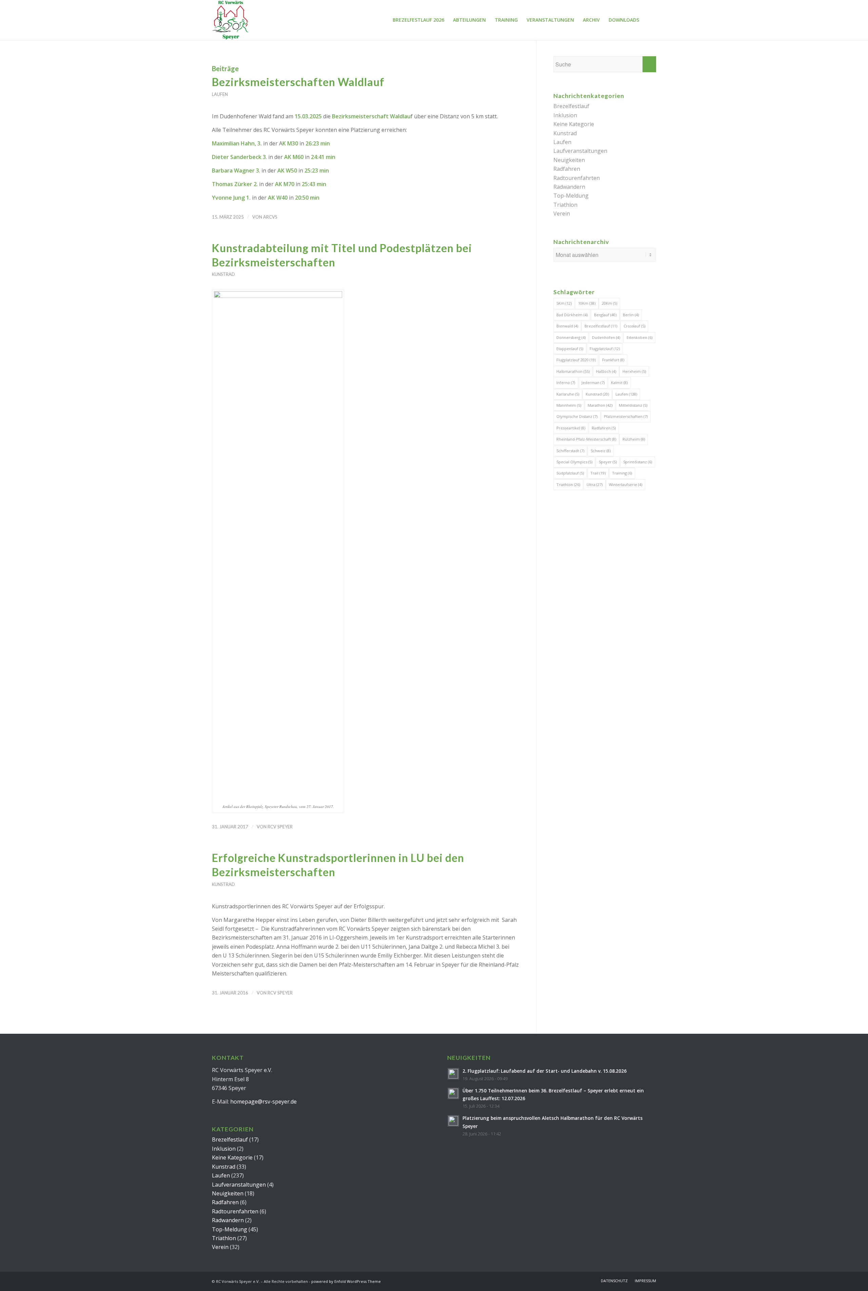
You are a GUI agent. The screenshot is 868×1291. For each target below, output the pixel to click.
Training (622, 473)
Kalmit (619, 382)
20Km (609, 303)
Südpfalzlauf (570, 473)
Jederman (593, 382)
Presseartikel (570, 427)
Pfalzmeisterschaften (626, 416)
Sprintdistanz (637, 461)
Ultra (595, 484)
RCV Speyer (280, 826)
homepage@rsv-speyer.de (263, 1101)
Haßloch (606, 371)
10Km (586, 303)
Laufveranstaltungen (580, 151)
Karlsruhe (567, 394)
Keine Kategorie (573, 124)
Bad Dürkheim (572, 314)
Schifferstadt (570, 450)
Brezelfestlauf (571, 106)
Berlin (631, 314)
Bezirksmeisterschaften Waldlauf (298, 81)
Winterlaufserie (625, 484)
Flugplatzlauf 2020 (576, 359)
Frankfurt (613, 359)
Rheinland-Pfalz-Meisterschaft (586, 439)
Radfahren (566, 169)
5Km (564, 303)
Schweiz (601, 450)
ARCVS (270, 217)
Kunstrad (223, 274)
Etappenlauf (569, 348)
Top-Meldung (571, 195)
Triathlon (565, 204)
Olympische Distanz (576, 416)
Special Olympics (574, 461)
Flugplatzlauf (605, 348)
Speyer (608, 461)
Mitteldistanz (633, 405)
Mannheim (568, 405)
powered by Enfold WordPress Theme (346, 1281)
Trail (598, 473)
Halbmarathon (573, 371)
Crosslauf (634, 325)
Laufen (220, 94)
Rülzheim (634, 439)
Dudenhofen (606, 337)
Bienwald (567, 325)
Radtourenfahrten (576, 178)
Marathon (600, 405)
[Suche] (650, 20)
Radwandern (569, 186)
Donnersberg (571, 337)
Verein (561, 213)
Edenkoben (639, 337)
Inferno (565, 382)
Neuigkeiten (569, 160)
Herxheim (634, 371)
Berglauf (605, 314)
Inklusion (565, 115)
